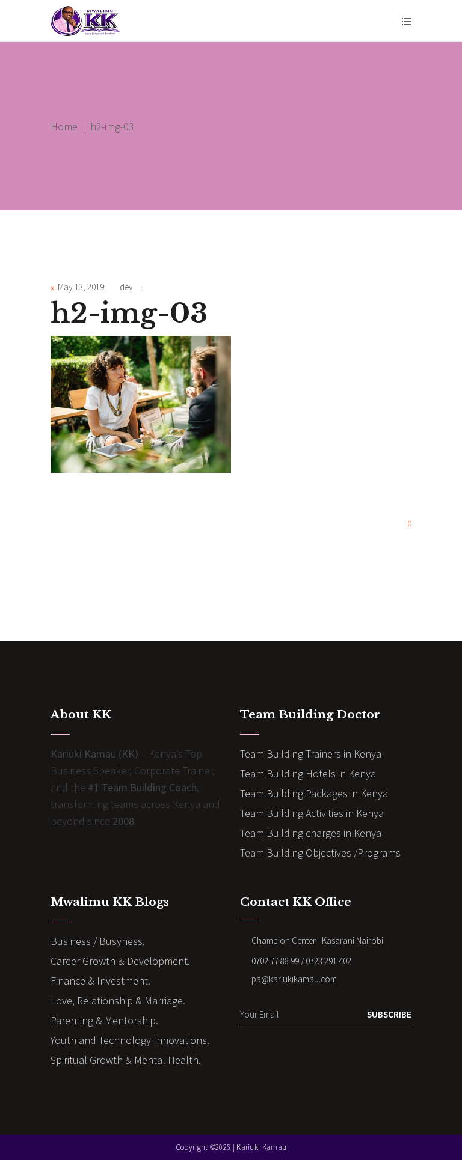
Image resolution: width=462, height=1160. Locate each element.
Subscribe (389, 1014)
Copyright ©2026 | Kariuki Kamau (231, 1147)
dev (126, 287)
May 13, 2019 (81, 287)
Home (64, 126)
